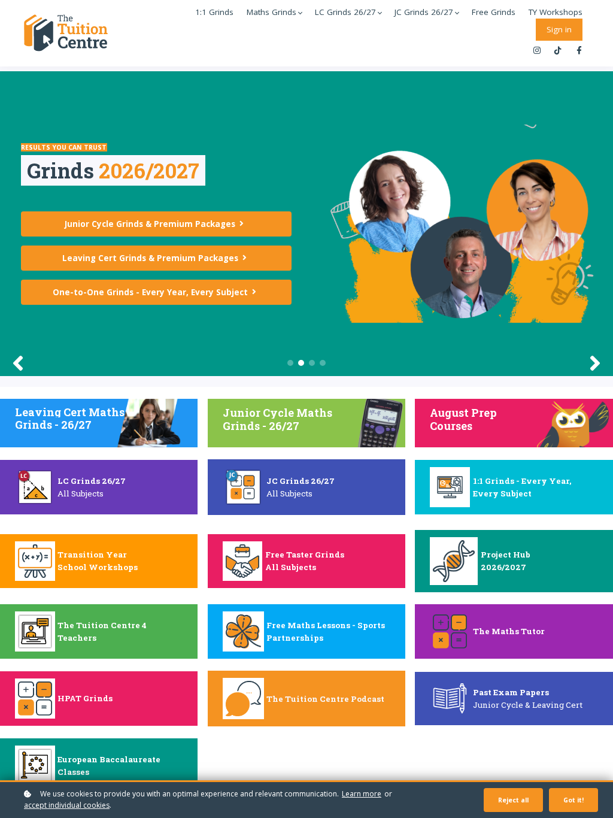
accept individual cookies (67, 805)
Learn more (361, 794)
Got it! (573, 800)
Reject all (513, 800)
